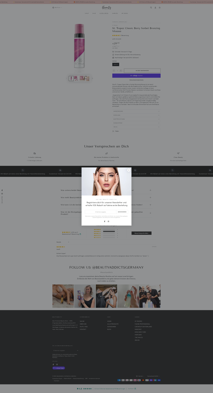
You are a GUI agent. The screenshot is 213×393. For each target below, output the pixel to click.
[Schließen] (129, 170)
